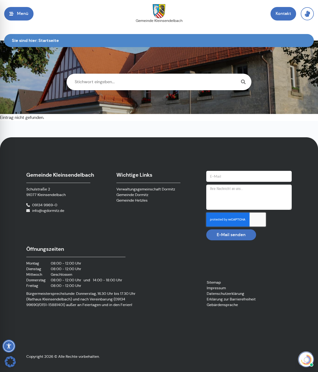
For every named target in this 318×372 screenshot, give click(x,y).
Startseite (48, 40)
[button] (10, 361)
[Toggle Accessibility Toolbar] (9, 346)
